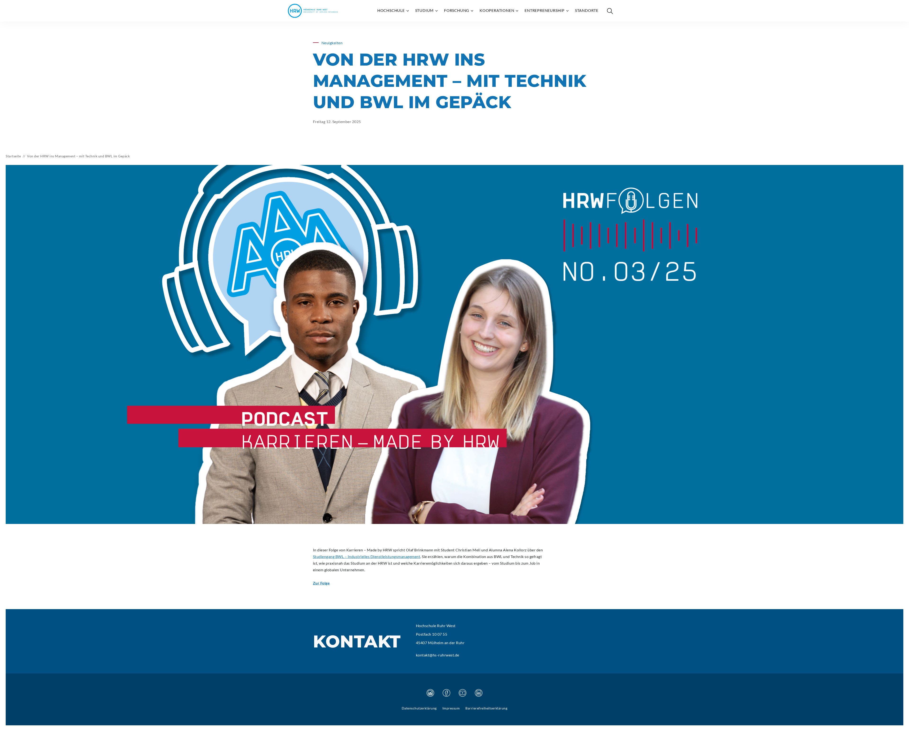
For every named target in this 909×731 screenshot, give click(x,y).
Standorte (586, 10)
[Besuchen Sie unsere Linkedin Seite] (478, 693)
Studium (425, 10)
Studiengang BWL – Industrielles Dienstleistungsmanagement (366, 556)
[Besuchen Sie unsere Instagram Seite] (430, 693)
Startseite (13, 156)
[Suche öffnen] (609, 11)
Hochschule (391, 10)
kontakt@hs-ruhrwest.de (437, 655)
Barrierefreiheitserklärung (486, 708)
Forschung (457, 10)
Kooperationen (497, 10)
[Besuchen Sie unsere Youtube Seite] (462, 693)
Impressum (451, 708)
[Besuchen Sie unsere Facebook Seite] (446, 693)
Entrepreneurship (545, 10)
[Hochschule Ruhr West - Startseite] (313, 11)
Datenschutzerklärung (419, 708)
